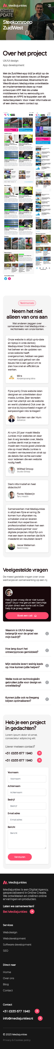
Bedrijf (11, 799)
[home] (15, 5)
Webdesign (10, 932)
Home (7, 972)
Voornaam (13, 772)
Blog (6, 984)
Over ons (8, 978)
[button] (49, 5)
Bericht (11, 827)
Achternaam (14, 786)
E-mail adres (14, 813)
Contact (8, 990)
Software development (17, 944)
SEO (5, 950)
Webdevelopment (14, 938)
